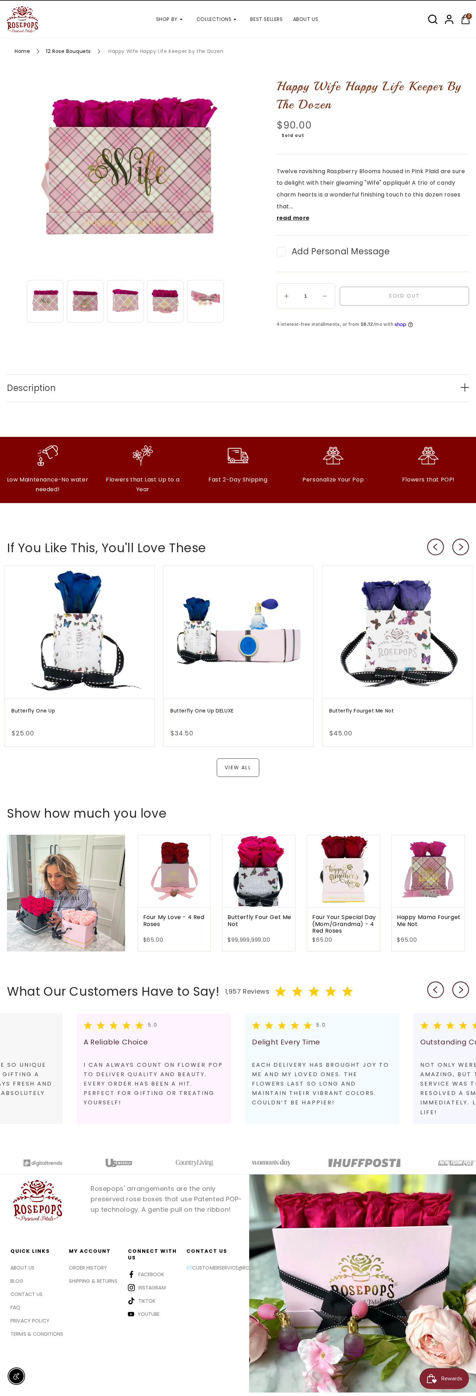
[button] (432, 19)
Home (22, 51)
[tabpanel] (156, 1068)
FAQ (15, 1307)
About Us (22, 1267)
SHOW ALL (66, 898)
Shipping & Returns (93, 1281)
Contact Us (26, 1294)
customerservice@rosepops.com (237, 1267)
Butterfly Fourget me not (361, 710)
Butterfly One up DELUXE (202, 710)
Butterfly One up (33, 710)
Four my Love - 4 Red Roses (174, 921)
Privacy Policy (29, 1320)
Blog (17, 1281)
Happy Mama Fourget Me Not (429, 921)
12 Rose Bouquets (68, 51)
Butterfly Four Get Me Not (259, 921)
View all (238, 767)
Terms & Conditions (36, 1334)
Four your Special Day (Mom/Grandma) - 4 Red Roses (344, 924)
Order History (88, 1267)
